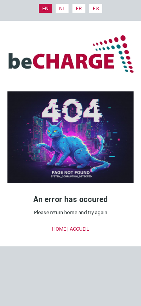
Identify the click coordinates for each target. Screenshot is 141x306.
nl (62, 8)
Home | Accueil (70, 229)
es (96, 8)
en (45, 8)
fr (79, 8)
